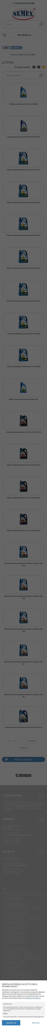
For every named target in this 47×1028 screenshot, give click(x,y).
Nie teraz (36, 1023)
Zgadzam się (11, 1023)
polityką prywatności (34, 998)
